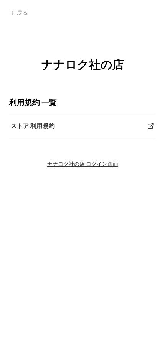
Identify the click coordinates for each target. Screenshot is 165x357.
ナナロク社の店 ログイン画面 (82, 163)
